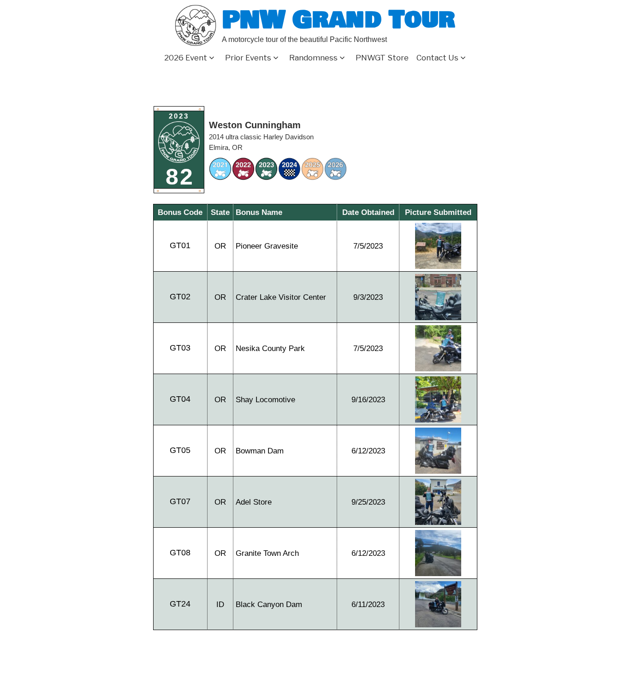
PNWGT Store (382, 57)
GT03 (180, 347)
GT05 (180, 450)
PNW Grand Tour (338, 19)
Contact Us (437, 57)
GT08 (180, 552)
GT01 (180, 245)
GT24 (180, 603)
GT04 (180, 399)
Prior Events (248, 57)
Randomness (313, 57)
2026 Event (185, 57)
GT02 (180, 296)
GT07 (180, 501)
